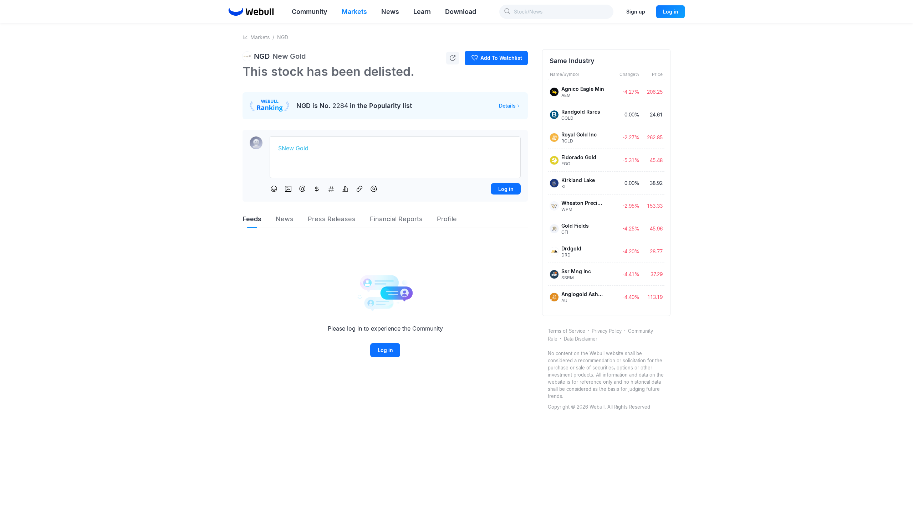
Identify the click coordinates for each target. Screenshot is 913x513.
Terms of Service (566, 331)
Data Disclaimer (580, 339)
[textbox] (395, 148)
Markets (260, 37)
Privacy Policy (607, 331)
